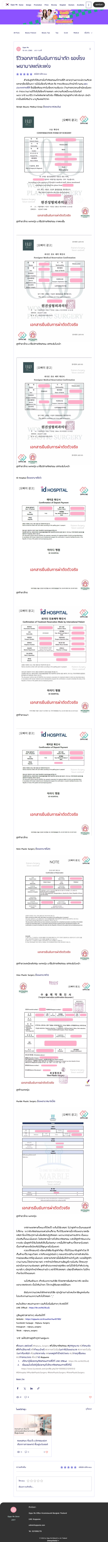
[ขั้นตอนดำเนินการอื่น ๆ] (90, 49)
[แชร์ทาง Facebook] (17, 1388)
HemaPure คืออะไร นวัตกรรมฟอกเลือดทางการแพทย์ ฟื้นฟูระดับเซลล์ (32, 1442)
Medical (76, 32)
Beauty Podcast (30, 32)
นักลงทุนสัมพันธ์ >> (53, 1540)
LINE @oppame (35, 1519)
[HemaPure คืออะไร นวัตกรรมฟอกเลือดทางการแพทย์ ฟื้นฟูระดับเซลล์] (32, 1425)
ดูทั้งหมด (89, 1409)
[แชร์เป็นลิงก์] (38, 1388)
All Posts (17, 32)
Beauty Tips (46, 32)
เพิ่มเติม (87, 32)
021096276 (37, 1531)
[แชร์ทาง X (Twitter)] (24, 1388)
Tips (57, 32)
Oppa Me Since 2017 (13, 1518)
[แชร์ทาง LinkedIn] (31, 1388)
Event (66, 32)
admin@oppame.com (37, 1525)
